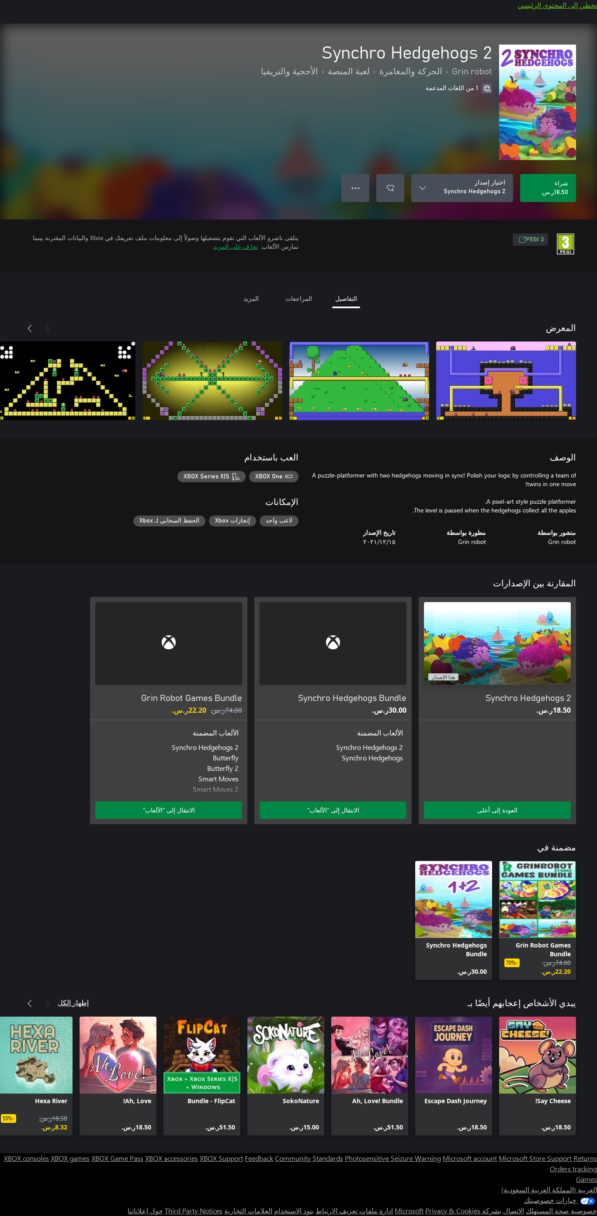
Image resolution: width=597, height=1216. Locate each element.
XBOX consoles (26, 1158)
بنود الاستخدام (294, 1210)
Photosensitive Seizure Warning (393, 1158)
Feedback (259, 1158)
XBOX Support (221, 1158)
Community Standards (309, 1158)
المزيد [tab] (251, 298)
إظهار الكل (73, 1002)
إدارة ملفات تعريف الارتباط (354, 1210)
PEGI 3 (535, 240)
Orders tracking (573, 1168)
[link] (537, 920)
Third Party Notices (193, 1210)
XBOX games (70, 1158)
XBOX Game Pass (117, 1158)
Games (586, 1179)
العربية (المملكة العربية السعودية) (549, 1189)
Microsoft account (470, 1158)
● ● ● (355, 187)
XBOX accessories (171, 1158)
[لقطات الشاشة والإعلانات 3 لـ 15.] (212, 380)
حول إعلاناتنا (145, 1210)
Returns (585, 1158)
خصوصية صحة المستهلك (561, 1210)
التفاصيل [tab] (346, 298)
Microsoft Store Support (535, 1158)
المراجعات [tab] (298, 298)
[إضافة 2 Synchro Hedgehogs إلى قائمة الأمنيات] (390, 188)
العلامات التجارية (248, 1210)
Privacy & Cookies (452, 1210)
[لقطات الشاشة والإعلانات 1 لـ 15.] (506, 380)
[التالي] (29, 328)
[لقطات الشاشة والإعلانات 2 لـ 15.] (359, 380)
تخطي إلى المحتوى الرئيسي (557, 5)
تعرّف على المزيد (235, 246)
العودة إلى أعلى (497, 810)
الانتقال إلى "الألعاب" (333, 810)
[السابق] (47, 328)
